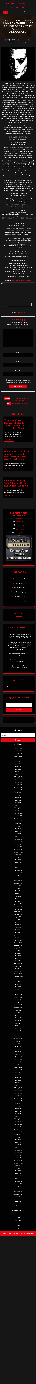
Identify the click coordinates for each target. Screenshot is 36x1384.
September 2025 (18, 758)
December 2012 (18, 1155)
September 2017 (18, 1007)
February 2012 (18, 1181)
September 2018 (18, 976)
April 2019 (18, 958)
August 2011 (18, 1196)
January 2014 (18, 1121)
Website (14, 280)
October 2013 (18, 1129)
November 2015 (18, 1064)
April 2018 (18, 989)
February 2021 (18, 901)
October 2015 (18, 1067)
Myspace (28, 280)
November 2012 (18, 1158)
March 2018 (18, 992)
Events (17, 583)
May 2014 (18, 1111)
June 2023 (18, 828)
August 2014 (18, 1103)
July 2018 (18, 981)
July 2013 (18, 1137)
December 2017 (18, 999)
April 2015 (18, 1082)
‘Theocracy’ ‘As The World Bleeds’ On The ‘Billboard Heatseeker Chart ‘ (15, 424)
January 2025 (18, 779)
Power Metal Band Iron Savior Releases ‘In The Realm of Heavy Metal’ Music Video (17, 455)
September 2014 (18, 1101)
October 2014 (18, 1098)
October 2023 (18, 818)
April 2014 (18, 1113)
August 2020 (18, 917)
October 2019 (18, 942)
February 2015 (18, 1088)
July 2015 (18, 1075)
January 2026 (18, 748)
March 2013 (18, 1147)
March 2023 (18, 836)
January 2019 (18, 966)
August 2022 (18, 854)
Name (18, 352)
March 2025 (18, 774)
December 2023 (18, 813)
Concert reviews (18, 579)
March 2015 (18, 1085)
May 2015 (18, 1080)
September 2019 (18, 945)
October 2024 (18, 787)
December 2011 (18, 1186)
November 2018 (18, 971)
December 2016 (18, 1031)
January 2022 (18, 872)
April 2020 (18, 927)
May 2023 (18, 831)
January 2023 (18, 841)
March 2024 (18, 805)
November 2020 (18, 909)
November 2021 (18, 878)
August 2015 (18, 1072)
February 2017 (18, 1025)
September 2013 (18, 1132)
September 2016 (18, 1038)
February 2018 (18, 994)
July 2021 (18, 888)
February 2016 (18, 1056)
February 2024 (18, 808)
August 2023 (18, 823)
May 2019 (18, 955)
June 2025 (18, 766)
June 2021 (18, 891)
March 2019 (18, 961)
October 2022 (18, 849)
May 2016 (18, 1049)
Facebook (21, 280)
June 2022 (18, 859)
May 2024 (18, 800)
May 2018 (18, 987)
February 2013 (18, 1150)
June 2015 (18, 1077)
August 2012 (18, 1165)
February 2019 (18, 963)
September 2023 (18, 821)
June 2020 (18, 922)
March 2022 (18, 867)
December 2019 (18, 937)
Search (19, 710)
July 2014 (18, 1106)
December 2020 (18, 906)
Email (18, 361)
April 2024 (18, 802)
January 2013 (18, 1152)
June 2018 (18, 984)
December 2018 (18, 968)
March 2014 (18, 1116)
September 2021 (18, 883)
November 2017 (18, 1002)
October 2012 (18, 1160)
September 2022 (18, 852)
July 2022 (18, 857)
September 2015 (18, 1069)
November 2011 (18, 1189)
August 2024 (18, 792)
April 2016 (18, 1051)
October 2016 (18, 1036)
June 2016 (18, 1046)
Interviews (17, 587)
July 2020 (18, 919)
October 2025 (18, 756)
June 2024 (18, 797)
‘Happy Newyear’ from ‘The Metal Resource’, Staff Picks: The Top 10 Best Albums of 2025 (19, 636)
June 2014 (18, 1108)
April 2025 (18, 771)
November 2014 (18, 1095)
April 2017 (18, 1020)
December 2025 (18, 751)
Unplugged (18, 308)
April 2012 (18, 1176)
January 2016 (18, 1059)
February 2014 (18, 1119)
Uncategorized (17, 601)
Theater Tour (26, 305)
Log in (18, 1206)
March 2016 (18, 1054)
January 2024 (18, 810)
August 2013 (18, 1134)
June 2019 (18, 953)
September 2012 (18, 1163)
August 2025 (18, 761)
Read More (9, 440)
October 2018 (18, 974)
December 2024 (18, 782)
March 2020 (18, 930)
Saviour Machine (14, 305)
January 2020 (18, 935)
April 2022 (18, 865)
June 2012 (18, 1170)
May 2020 (18, 924)
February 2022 (18, 870)
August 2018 (18, 979)
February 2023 (18, 839)
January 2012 (18, 1183)
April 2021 (18, 896)
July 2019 (18, 950)
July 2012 (18, 1168)
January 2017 (18, 1028)
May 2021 (18, 893)
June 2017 (18, 1015)
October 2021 (18, 880)
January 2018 (18, 997)
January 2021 (18, 904)
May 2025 (18, 769)
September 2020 (18, 914)
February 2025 (18, 777)
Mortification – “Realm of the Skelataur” (20, 667)
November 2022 (18, 847)
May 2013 (18, 1142)
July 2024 (18, 795)
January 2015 (18, 1090)
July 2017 (18, 1012)
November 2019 (18, 940)
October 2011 (18, 1191)
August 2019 (18, 948)
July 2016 (18, 1044)
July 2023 (18, 826)
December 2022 (18, 844)
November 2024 (18, 784)
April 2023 (18, 834)
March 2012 (18, 1178)
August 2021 (18, 885)
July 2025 (18, 764)
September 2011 (18, 1194)
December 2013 (18, 1124)
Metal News (21, 313)
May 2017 (18, 1018)
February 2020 (18, 932)
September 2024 (18, 790)
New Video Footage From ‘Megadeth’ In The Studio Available (16, 483)
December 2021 (18, 875)
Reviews (17, 596)
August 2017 (18, 1010)
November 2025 (18, 753)
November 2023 (18, 815)
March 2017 (18, 1023)
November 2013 (18, 1126)
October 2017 (18, 1005)
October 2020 (18, 911)
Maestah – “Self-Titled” (23, 654)
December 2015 (18, 1062)
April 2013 (18, 1145)
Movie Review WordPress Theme (12, 1233)
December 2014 (18, 1093)
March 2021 (18, 898)
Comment (18, 328)
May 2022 (18, 862)
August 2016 (18, 1041)
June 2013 (18, 1139)
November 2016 (18, 1033)
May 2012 (18, 1173)
